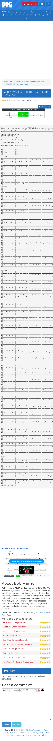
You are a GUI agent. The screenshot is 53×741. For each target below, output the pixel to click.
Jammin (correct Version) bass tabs (17, 644)
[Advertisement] (26, 49)
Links (48, 732)
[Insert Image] (19, 690)
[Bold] (4, 690)
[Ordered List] (23, 690)
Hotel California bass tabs (17, 84)
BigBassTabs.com (33, 730)
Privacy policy (37, 732)
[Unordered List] (27, 690)
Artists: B (19, 81)
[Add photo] (42, 690)
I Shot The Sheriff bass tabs (14, 627)
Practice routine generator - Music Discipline (27, 735)
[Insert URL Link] (15, 690)
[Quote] (31, 690)
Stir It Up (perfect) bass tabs (14, 631)
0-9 (4, 11)
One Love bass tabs (11, 653)
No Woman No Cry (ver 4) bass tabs (18, 662)
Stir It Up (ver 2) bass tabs (13, 648)
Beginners (31, 4)
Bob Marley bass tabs (35, 81)
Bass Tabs (8, 81)
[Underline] (11, 690)
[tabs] (35, 690)
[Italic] (8, 690)
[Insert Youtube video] (38, 690)
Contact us (24, 732)
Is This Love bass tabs (12, 635)
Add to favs (45, 107)
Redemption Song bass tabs (14, 622)
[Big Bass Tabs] (7, 4)
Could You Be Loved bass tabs (15, 640)
